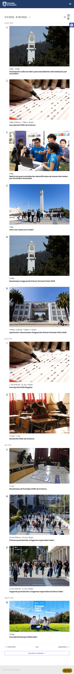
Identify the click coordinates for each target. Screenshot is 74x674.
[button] (71, 25)
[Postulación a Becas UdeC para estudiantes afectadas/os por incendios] (39, 46)
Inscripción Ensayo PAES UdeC (23, 637)
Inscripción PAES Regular (20, 387)
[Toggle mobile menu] (70, 4)
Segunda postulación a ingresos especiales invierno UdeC (36, 591)
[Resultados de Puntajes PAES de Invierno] (39, 466)
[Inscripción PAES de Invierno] (39, 99)
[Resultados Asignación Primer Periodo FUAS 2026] (39, 255)
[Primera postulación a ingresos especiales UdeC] (39, 515)
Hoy (37, 647)
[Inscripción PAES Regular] (39, 362)
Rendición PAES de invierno (21, 438)
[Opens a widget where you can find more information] (67, 671)
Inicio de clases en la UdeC (21, 229)
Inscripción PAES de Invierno (22, 125)
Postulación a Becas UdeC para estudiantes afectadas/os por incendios (38, 72)
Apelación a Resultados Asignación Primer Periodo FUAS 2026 (38, 332)
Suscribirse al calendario (36, 653)
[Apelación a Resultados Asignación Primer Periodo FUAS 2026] (39, 307)
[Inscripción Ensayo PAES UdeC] (39, 616)
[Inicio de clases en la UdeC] (39, 204)
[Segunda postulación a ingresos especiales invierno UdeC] (39, 566)
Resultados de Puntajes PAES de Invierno (28, 489)
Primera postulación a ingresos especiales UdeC (31, 540)
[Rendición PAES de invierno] (39, 413)
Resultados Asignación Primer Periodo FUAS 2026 (32, 281)
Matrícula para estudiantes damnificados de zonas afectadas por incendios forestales (38, 177)
